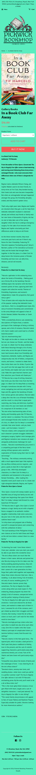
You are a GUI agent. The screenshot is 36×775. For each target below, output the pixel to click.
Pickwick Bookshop (20, 768)
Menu (5, 9)
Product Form (6, 131)
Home (3, 51)
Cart (33, 9)
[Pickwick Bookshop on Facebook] (16, 741)
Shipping (4, 126)
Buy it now (18, 149)
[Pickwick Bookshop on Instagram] (20, 741)
